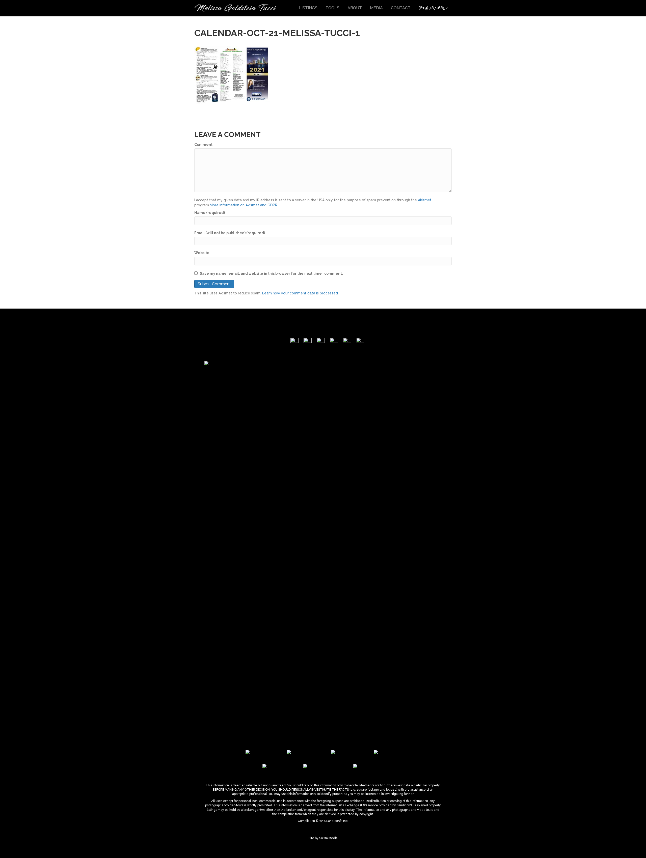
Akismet (425, 200)
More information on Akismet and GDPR (243, 205)
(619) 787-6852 (433, 8)
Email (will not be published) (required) (229, 233)
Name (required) (209, 213)
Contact (401, 8)
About (354, 8)
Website (201, 253)
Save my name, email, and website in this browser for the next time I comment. (271, 273)
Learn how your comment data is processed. (300, 293)
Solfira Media (328, 838)
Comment (203, 145)
